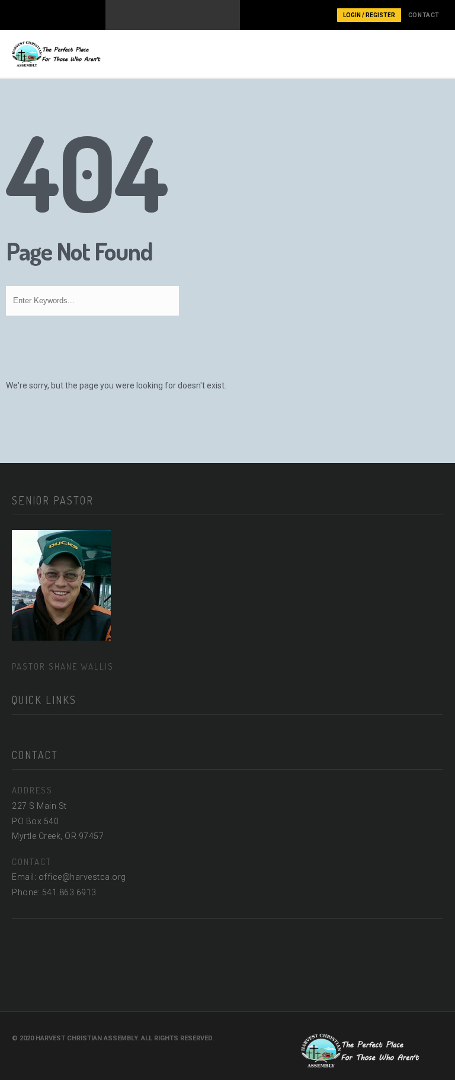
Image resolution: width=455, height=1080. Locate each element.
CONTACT (424, 15)
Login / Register (369, 15)
